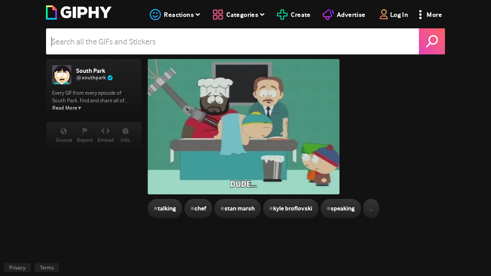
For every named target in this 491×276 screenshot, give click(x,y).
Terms (47, 267)
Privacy (17, 267)
